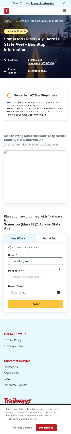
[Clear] (59, 261)
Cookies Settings (22, 427)
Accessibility (11, 373)
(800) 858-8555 (37, 71)
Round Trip (49, 238)
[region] (35, 419)
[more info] (24, 31)
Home (7, 20)
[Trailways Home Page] (6, 11)
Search (35, 304)
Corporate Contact (15, 385)
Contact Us (11, 367)
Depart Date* (16, 286)
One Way (17, 238)
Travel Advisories (42, 3)
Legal (7, 379)
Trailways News (14, 346)
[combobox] (35, 261)
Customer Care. (37, 114)
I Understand (46, 427)
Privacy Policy (13, 340)
